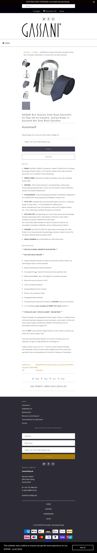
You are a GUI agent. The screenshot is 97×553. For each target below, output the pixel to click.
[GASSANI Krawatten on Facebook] (48, 19)
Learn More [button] (17, 549)
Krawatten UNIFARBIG (30, 367)
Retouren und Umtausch (30, 416)
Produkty (35, 52)
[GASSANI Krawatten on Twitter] (44, 19)
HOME (48, 504)
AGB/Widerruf (27, 408)
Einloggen (36, 11)
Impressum (26, 405)
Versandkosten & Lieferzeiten (32, 419)
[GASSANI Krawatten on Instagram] (53, 19)
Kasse (61, 11)
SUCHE (48, 518)
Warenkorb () (51, 11)
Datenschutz (26, 412)
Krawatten (39, 370)
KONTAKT (48, 509)
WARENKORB (48, 514)
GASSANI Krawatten (44, 525)
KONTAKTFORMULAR (29, 495)
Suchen (24, 423)
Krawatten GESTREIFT (66, 364)
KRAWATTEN (40, 364)
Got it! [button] (83, 548)
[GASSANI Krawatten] (41, 30)
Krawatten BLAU (51, 364)
